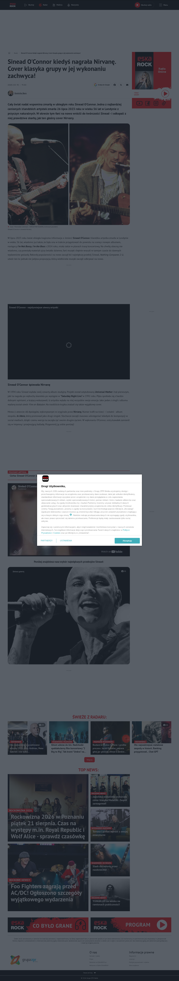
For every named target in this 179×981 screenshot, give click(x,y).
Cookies (56, 533)
